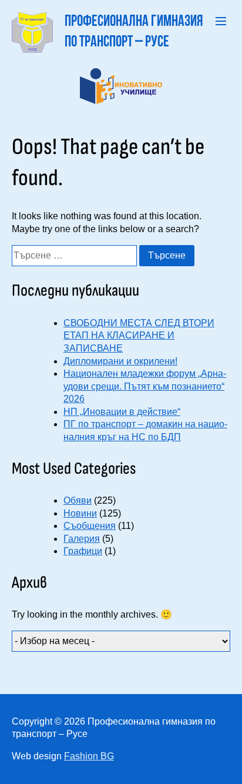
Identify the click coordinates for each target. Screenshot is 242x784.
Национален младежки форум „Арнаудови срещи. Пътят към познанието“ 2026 (144, 386)
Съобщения (89, 526)
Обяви (77, 500)
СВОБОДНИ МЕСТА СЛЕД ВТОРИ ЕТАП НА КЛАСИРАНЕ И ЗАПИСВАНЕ (138, 335)
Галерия (81, 539)
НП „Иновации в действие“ (121, 412)
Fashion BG (89, 756)
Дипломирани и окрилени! (120, 361)
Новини (80, 513)
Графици (82, 551)
